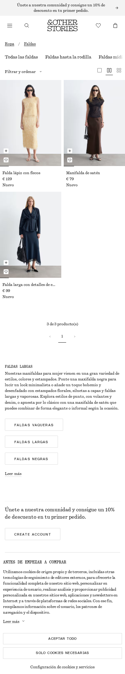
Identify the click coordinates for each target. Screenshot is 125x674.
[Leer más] (62, 8)
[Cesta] (115, 25)
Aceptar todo (62, 638)
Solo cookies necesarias (62, 653)
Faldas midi (111, 57)
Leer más (13, 474)
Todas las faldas (21, 57)
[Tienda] (9, 25)
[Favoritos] (98, 25)
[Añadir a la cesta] (6, 150)
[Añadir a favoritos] (6, 160)
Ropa (9, 44)
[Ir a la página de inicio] (62, 25)
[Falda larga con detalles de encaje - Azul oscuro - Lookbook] (31, 235)
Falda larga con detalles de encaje (30, 285)
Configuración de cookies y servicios (62, 667)
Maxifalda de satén (83, 173)
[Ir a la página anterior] (50, 336)
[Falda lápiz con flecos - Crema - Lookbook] (31, 123)
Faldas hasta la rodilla (68, 57)
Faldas (30, 44)
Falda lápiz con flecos (21, 173)
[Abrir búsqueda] (26, 25)
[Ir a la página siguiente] (75, 336)
